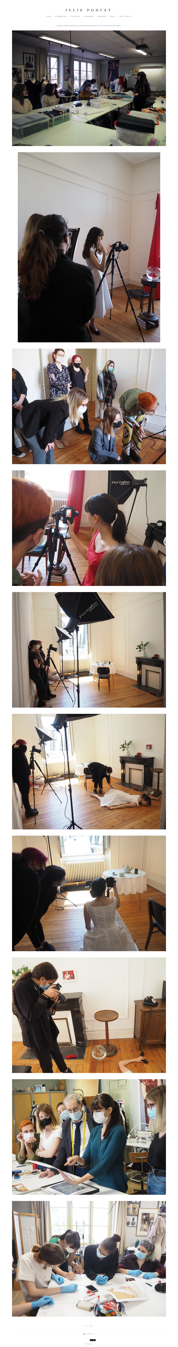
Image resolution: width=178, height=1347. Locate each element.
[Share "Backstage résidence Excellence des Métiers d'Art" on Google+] (94, 1334)
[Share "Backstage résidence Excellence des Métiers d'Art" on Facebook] (86, 1334)
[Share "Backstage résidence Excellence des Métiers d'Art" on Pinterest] (89, 1334)
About (113, 16)
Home (49, 16)
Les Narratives (61, 16)
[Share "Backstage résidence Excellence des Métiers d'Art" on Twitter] (84, 1334)
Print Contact (125, 16)
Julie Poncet (89, 10)
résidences (102, 16)
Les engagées (89, 16)
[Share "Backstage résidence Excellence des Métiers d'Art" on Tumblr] (91, 1334)
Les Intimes (75, 16)
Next (90, 1326)
